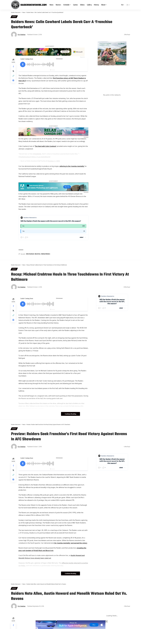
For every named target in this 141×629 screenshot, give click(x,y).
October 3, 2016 (54, 161)
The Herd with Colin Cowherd (45, 146)
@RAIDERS (37, 154)
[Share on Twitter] (13, 71)
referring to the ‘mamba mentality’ (71, 166)
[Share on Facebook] (13, 66)
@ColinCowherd (25, 157)
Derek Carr (37, 254)
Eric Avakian (21, 34)
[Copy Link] (13, 75)
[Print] (13, 80)
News (14, 16)
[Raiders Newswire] (29, 4)
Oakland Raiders (45, 254)
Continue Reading (70, 414)
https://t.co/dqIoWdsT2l (40, 157)
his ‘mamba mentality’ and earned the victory (70, 543)
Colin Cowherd (30, 254)
